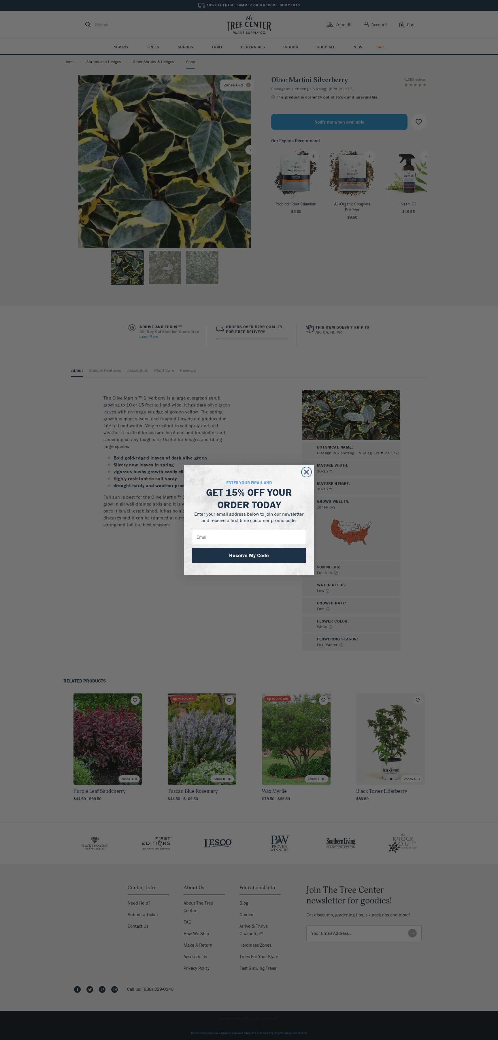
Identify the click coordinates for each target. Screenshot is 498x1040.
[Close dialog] (306, 472)
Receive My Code (249, 555)
